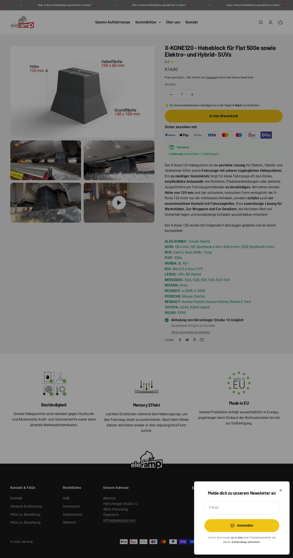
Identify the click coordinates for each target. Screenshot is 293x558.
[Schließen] (281, 490)
